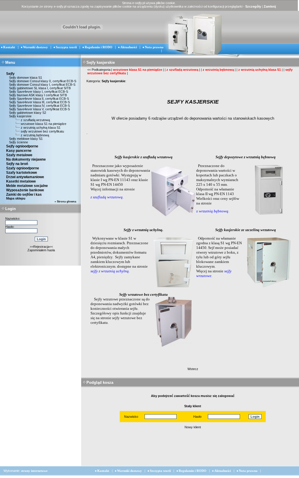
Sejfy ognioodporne (22, 146)
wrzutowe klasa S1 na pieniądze (43, 123)
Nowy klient (193, 427)
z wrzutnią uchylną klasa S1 (40, 127)
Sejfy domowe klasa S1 (25, 77)
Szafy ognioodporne (22, 168)
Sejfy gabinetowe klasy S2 (27, 112)
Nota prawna (154, 47)
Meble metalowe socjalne (27, 186)
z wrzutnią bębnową (35, 135)
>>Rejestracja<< (41, 246)
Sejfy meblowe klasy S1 (25, 138)
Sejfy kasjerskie (20, 116)
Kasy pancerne (19, 151)
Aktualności (128, 47)
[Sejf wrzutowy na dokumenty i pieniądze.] (173, 287)
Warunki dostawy (35, 47)
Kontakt (9, 47)
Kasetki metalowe (21, 181)
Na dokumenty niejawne (26, 159)
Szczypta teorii (66, 47)
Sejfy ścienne (18, 142)
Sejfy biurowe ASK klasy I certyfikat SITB (37, 95)
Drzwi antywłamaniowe (25, 177)
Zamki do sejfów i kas (24, 194)
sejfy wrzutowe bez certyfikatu (42, 131)
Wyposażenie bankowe (25, 190)
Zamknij (270, 6)
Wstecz (192, 369)
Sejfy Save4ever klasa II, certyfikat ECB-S (38, 98)
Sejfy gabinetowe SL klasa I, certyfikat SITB (39, 88)
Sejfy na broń (17, 164)
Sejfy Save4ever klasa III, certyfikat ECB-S (39, 102)
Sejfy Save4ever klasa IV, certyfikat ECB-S (39, 105)
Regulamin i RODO (98, 47)
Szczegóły (253, 6)
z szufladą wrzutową (35, 120)
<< (89, 69)
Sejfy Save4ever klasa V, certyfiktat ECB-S (39, 109)
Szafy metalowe (19, 155)
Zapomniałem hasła (41, 250)
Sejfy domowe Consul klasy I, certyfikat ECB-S (41, 84)
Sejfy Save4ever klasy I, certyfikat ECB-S (38, 91)
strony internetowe (34, 470)
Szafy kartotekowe (21, 173)
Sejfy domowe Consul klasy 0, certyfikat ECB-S (42, 81)
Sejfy (10, 74)
